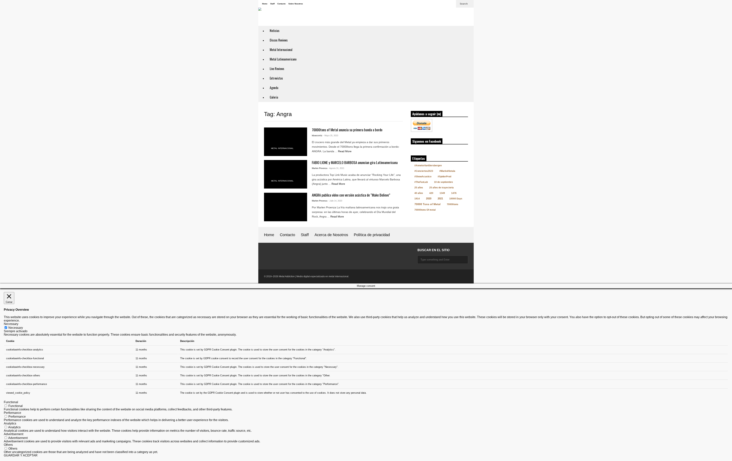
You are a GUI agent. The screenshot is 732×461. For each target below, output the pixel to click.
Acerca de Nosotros (331, 235)
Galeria (274, 97)
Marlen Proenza (319, 168)
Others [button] (8, 444)
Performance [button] (12, 412)
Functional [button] (11, 402)
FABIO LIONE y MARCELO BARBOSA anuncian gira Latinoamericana (355, 162)
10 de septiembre (443, 182)
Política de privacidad (372, 235)
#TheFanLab (421, 182)
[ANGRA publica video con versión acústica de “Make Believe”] (285, 207)
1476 (454, 193)
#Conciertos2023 (423, 171)
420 (431, 193)
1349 (442, 193)
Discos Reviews (279, 40)
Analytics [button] (10, 423)
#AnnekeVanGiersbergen (428, 165)
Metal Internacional (281, 49)
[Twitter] (451, 4)
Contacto (281, 4)
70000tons (452, 204)
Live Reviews (277, 68)
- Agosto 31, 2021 (336, 168)
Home (264, 4)
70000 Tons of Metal (427, 204)
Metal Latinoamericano (283, 59)
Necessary (15, 327)
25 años (418, 187)
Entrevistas (276, 78)
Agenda (274, 87)
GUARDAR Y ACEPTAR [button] (21, 455)
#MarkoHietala (447, 171)
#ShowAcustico (422, 176)
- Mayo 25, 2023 (330, 135)
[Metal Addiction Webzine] (307, 15)
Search (464, 3)
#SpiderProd (444, 176)
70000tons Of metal (425, 210)
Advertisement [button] (13, 434)
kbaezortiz (317, 135)
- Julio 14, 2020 (335, 201)
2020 (428, 198)
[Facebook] (445, 4)
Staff (272, 4)
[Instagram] (439, 4)
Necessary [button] (11, 324)
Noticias (274, 30)
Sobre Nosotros (295, 4)
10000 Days (455, 198)
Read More (345, 151)
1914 (417, 198)
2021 (440, 198)
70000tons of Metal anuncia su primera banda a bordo (347, 129)
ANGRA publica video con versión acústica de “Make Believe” (351, 194)
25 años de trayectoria (441, 187)
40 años (418, 193)
